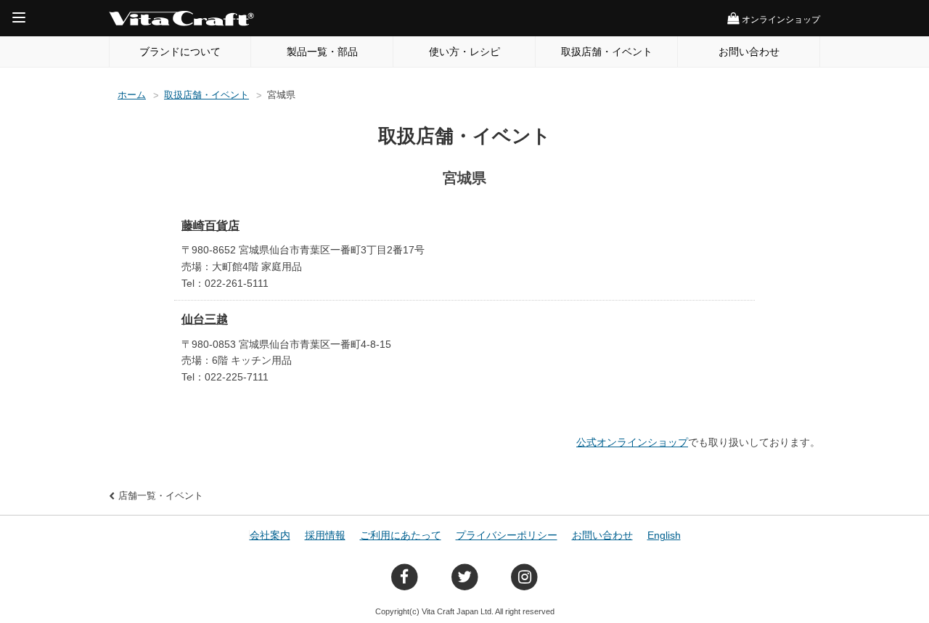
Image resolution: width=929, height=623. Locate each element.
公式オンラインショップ (632, 442)
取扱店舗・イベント (606, 51)
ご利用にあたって (400, 535)
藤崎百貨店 (210, 225)
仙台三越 (204, 319)
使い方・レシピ (464, 51)
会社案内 (270, 535)
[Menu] (19, 17)
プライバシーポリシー (506, 535)
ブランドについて (180, 51)
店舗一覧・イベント (160, 495)
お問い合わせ (749, 51)
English (664, 535)
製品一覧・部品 (322, 51)
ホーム (132, 94)
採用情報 (325, 535)
